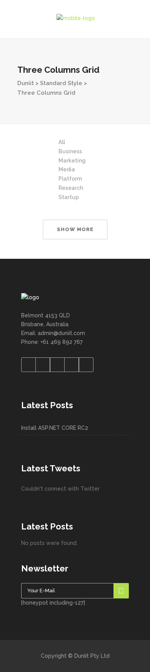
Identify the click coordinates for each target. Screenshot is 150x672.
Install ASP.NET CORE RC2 (54, 428)
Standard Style (61, 83)
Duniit (25, 83)
